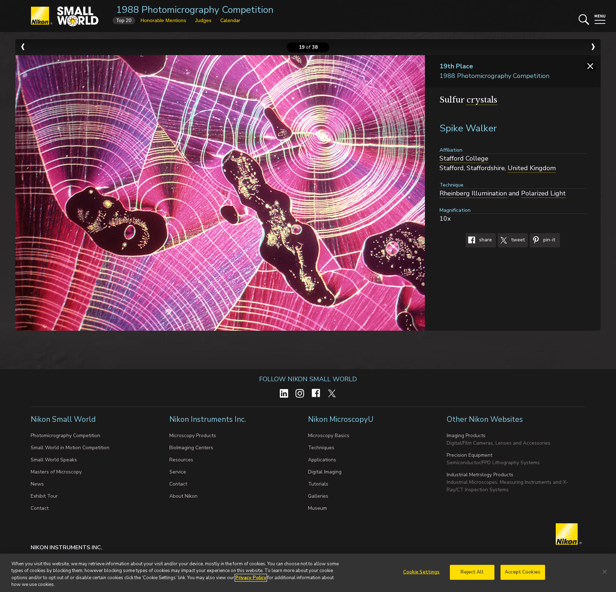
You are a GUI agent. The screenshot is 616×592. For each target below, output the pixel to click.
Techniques (321, 447)
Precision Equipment (469, 455)
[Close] (604, 572)
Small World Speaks (54, 459)
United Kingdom (532, 168)
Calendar (230, 20)
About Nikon (183, 496)
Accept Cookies (522, 572)
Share (485, 240)
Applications (322, 459)
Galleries (318, 496)
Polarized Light (543, 193)
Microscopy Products (192, 435)
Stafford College (464, 158)
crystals (482, 100)
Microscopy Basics (328, 435)
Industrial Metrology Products (480, 474)
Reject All (472, 572)
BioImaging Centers (191, 447)
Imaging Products (466, 435)
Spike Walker (468, 128)
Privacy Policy (250, 578)
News (37, 484)
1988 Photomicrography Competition (194, 9)
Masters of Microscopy (56, 471)
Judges (203, 20)
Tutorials (318, 484)
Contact (39, 508)
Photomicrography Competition (65, 435)
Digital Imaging (325, 471)
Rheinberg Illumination (473, 193)
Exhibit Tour (44, 496)
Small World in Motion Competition (70, 447)
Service (177, 471)
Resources (181, 459)
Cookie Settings (421, 572)
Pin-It (548, 240)
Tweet (517, 240)
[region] (308, 573)
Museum (317, 508)
